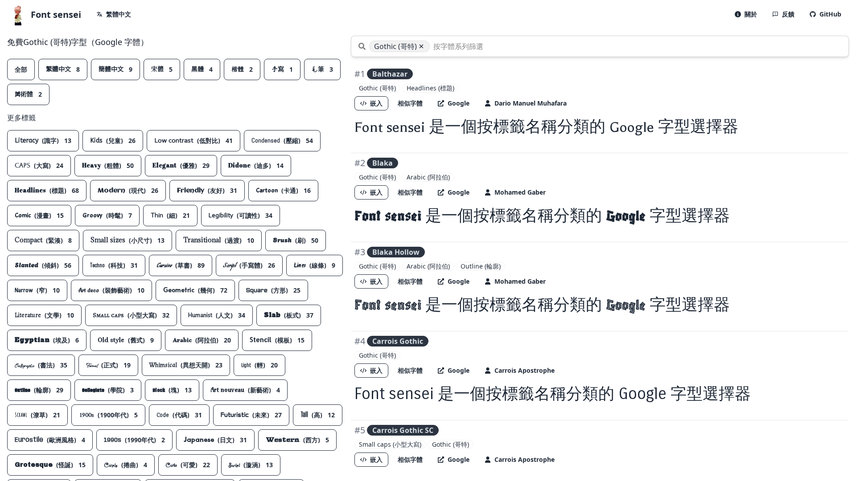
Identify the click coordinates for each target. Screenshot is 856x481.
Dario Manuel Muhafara (530, 103)
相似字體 (410, 103)
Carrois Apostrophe (524, 370)
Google (458, 103)
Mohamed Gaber (520, 192)
